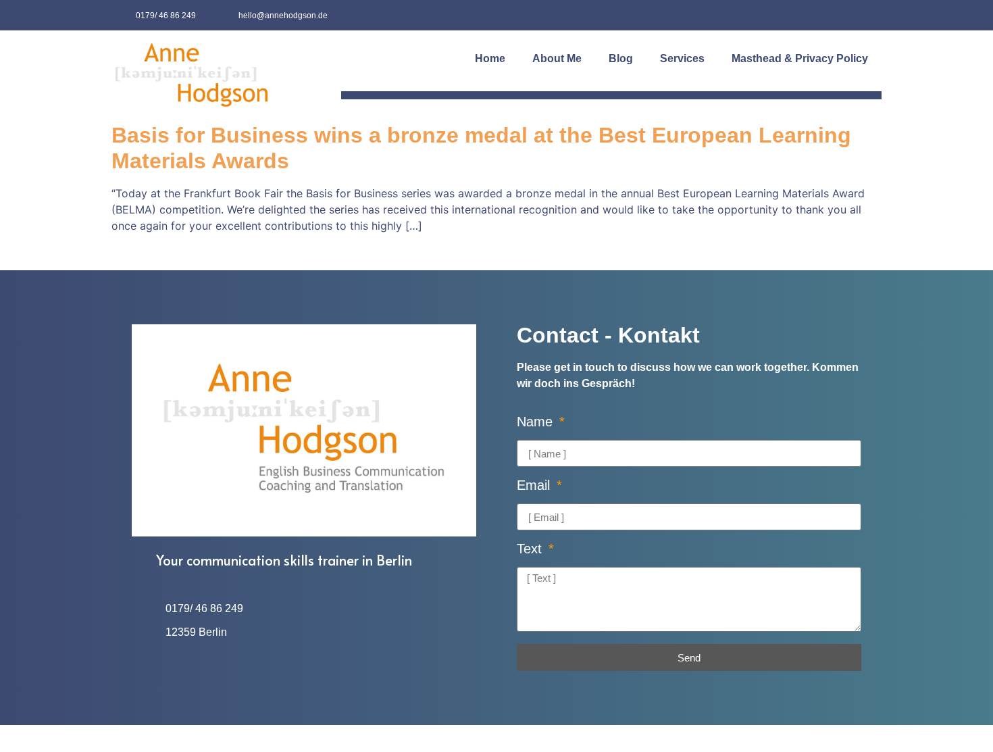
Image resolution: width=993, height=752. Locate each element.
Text (531, 549)
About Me (557, 58)
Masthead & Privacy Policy (800, 58)
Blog (621, 58)
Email (535, 485)
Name (537, 422)
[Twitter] (866, 15)
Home (490, 58)
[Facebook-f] (836, 15)
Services (682, 58)
